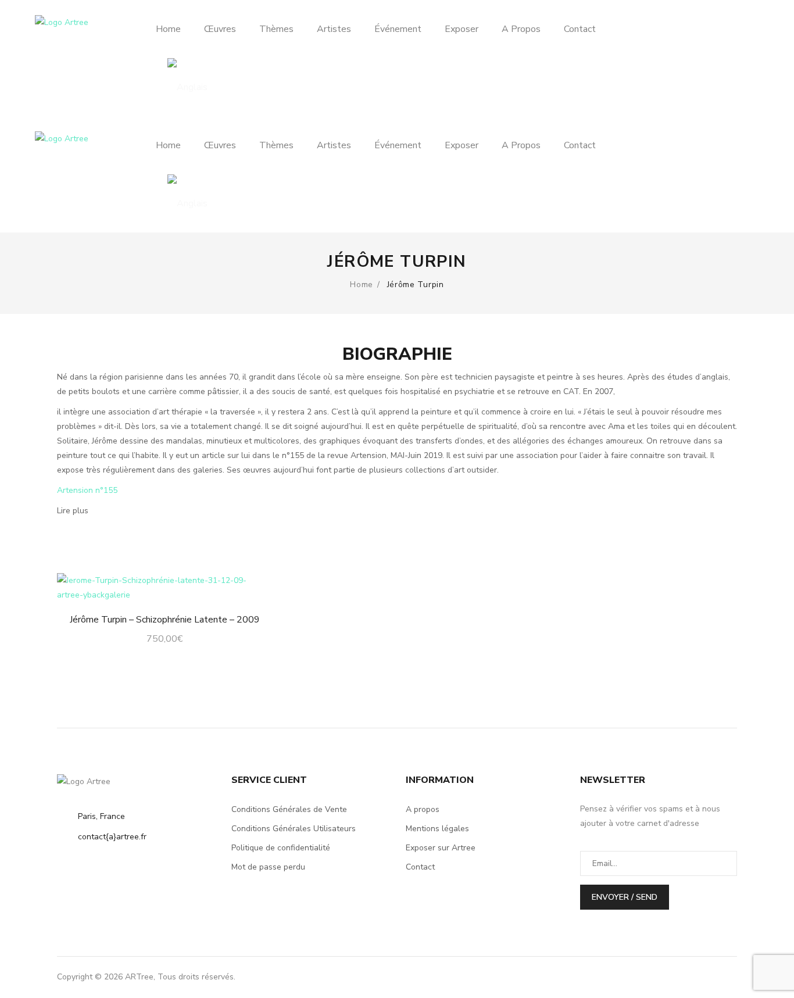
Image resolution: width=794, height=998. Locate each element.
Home (361, 284)
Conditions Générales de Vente (289, 809)
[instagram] (657, 977)
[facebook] (681, 977)
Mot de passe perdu (268, 866)
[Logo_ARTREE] (68, 24)
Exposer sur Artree (440, 847)
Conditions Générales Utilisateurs (293, 828)
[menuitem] (174, 29)
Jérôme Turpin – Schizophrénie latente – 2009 (165, 620)
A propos (422, 809)
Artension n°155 (87, 490)
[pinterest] (704, 977)
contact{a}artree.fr (112, 836)
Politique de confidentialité (280, 847)
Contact (420, 866)
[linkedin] (727, 977)
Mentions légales (437, 828)
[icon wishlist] (716, 55)
